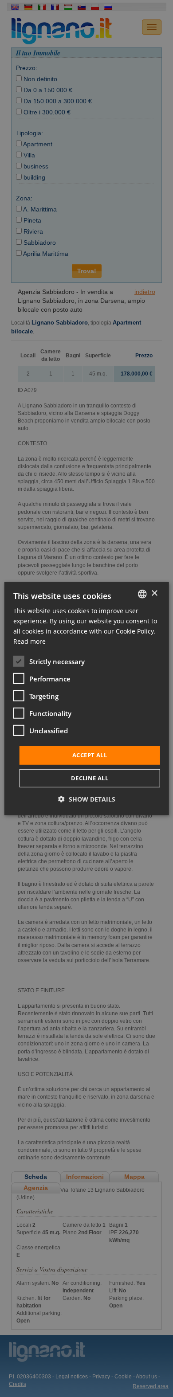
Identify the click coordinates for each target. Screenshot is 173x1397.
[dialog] (86, 698)
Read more (29, 641)
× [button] (154, 593)
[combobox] (142, 593)
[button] (86, 799)
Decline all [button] (89, 778)
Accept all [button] (89, 755)
